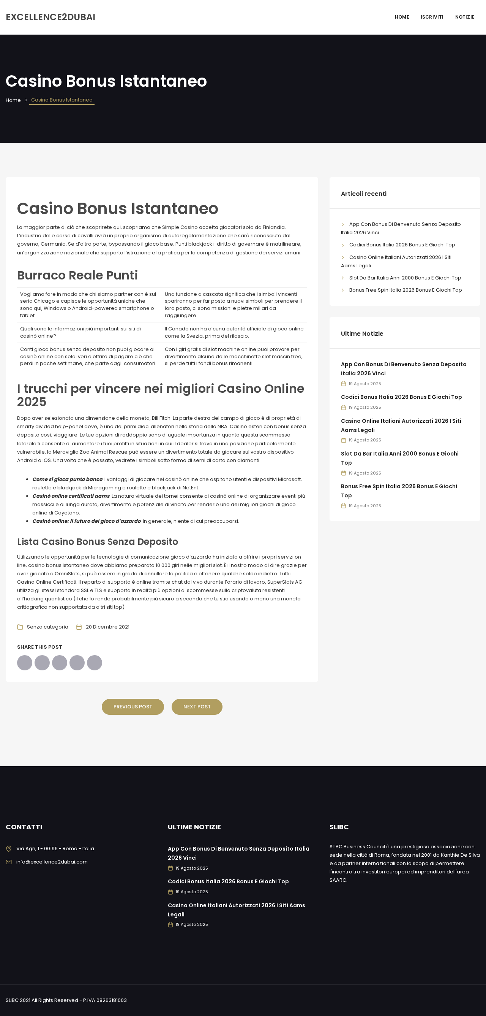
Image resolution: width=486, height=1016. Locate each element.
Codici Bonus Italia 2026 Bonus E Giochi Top (402, 244)
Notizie (465, 17)
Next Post (197, 706)
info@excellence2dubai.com (52, 861)
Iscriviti (432, 17)
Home (402, 17)
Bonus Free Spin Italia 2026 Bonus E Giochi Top (405, 290)
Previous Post (133, 706)
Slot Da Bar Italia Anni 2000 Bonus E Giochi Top (405, 277)
